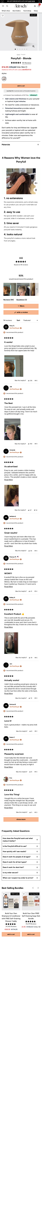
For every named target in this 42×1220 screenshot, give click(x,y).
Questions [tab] (21, 300)
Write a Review (25, 313)
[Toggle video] (36, 190)
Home (18, 54)
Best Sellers (17, 11)
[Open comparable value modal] (26, 67)
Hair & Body (27, 11)
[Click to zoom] (33, 46)
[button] (2, 15)
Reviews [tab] (8, 300)
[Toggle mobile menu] (3, 6)
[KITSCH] (21, 6)
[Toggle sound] (36, 183)
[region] (21, 1)
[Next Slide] (37, 289)
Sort (18, 320)
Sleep (36, 11)
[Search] (7, 6)
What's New (6, 11)
